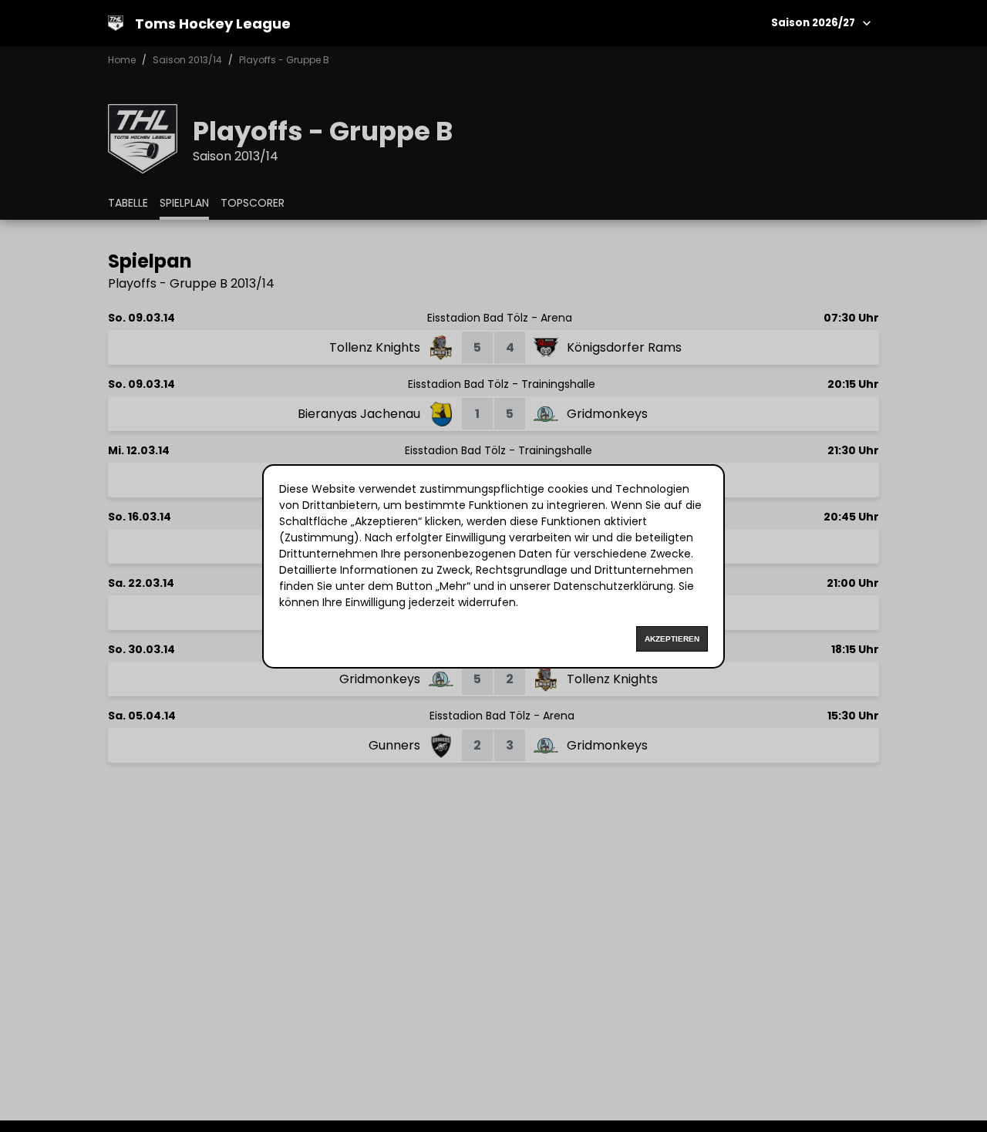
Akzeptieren (672, 639)
